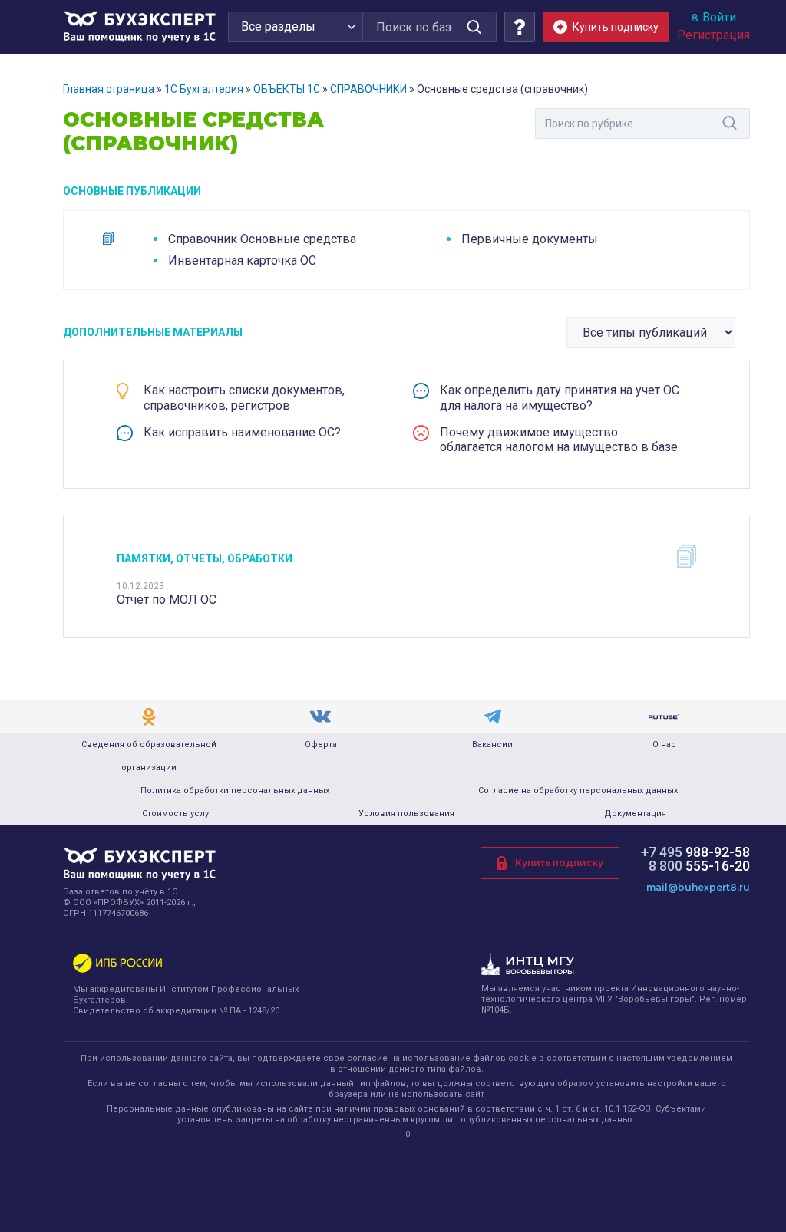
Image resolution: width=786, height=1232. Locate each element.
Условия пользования (406, 814)
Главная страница (108, 89)
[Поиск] (473, 27)
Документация (635, 814)
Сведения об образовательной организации (148, 756)
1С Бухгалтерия (203, 89)
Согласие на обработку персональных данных (578, 791)
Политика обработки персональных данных (234, 791)
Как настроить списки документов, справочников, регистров (244, 397)
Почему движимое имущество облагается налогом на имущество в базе (559, 439)
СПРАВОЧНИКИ (368, 89)
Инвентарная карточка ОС (242, 260)
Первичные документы (529, 239)
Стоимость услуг (177, 814)
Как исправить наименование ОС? (242, 432)
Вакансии (492, 744)
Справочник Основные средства (262, 239)
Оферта (321, 744)
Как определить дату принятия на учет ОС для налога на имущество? (559, 397)
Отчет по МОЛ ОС (166, 599)
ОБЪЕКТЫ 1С (286, 89)
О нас (664, 744)
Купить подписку (559, 862)
